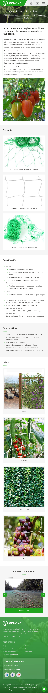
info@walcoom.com (12, 669)
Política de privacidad (11, 690)
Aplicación (16, 15)
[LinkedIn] (6, 674)
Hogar (7, 15)
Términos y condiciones (32, 690)
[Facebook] (12, 674)
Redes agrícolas (29, 15)
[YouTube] (18, 674)
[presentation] (5, 595)
